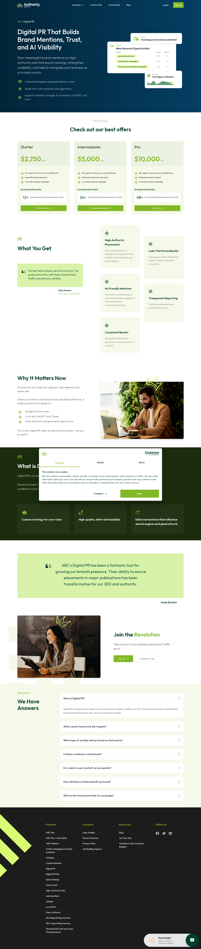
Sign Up (178, 5)
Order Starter (42, 208)
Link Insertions (52, 896)
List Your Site (96, 5)
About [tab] (142, 462)
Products (76, 5)
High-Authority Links (55, 890)
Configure (98, 493)
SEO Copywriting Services (58, 923)
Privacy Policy (89, 843)
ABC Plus (50, 832)
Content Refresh (53, 863)
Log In (166, 5)
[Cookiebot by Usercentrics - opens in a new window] (147, 453)
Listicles (49, 901)
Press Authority (53, 912)
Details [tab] (100, 462)
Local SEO (51, 907)
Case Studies (114, 5)
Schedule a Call (147, 658)
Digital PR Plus (52, 874)
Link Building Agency (92, 849)
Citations (50, 857)
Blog (128, 5)
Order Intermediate (99, 208)
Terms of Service (90, 838)
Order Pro (156, 208)
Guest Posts (51, 885)
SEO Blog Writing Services (58, 917)
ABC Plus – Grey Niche (56, 838)
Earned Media (52, 879)
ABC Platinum (52, 843)
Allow (139, 493)
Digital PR (50, 868)
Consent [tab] (59, 463)
